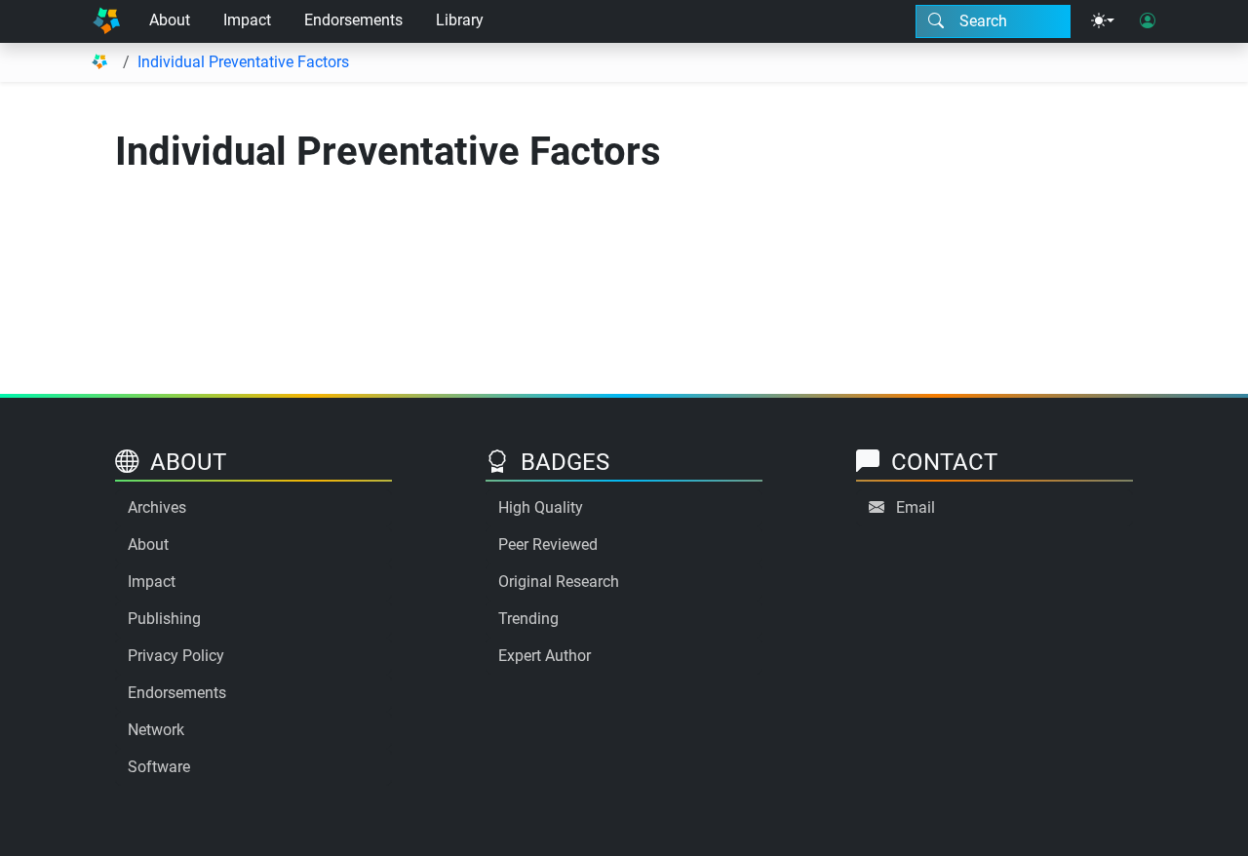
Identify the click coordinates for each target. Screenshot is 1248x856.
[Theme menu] (1102, 21)
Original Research (558, 581)
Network (156, 729)
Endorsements (353, 20)
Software (159, 767)
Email (915, 507)
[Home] (106, 21)
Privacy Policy (176, 655)
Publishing (164, 618)
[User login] (1147, 21)
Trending (528, 618)
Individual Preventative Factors (243, 62)
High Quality (540, 507)
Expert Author (544, 655)
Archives (157, 507)
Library (460, 20)
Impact (247, 20)
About (169, 20)
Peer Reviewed (548, 544)
